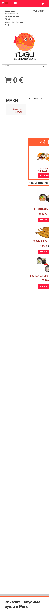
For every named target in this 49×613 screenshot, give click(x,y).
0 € (17, 80)
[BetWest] (24, 69)
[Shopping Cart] (43, 3)
